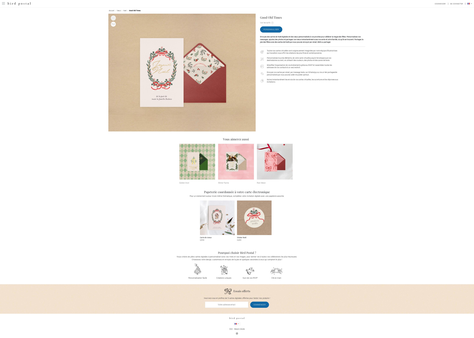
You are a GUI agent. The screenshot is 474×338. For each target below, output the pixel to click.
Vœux (119, 10)
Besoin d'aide (239, 329)
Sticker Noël (241, 237)
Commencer (260, 305)
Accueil (111, 10)
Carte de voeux (206, 237)
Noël (125, 10)
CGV (231, 329)
